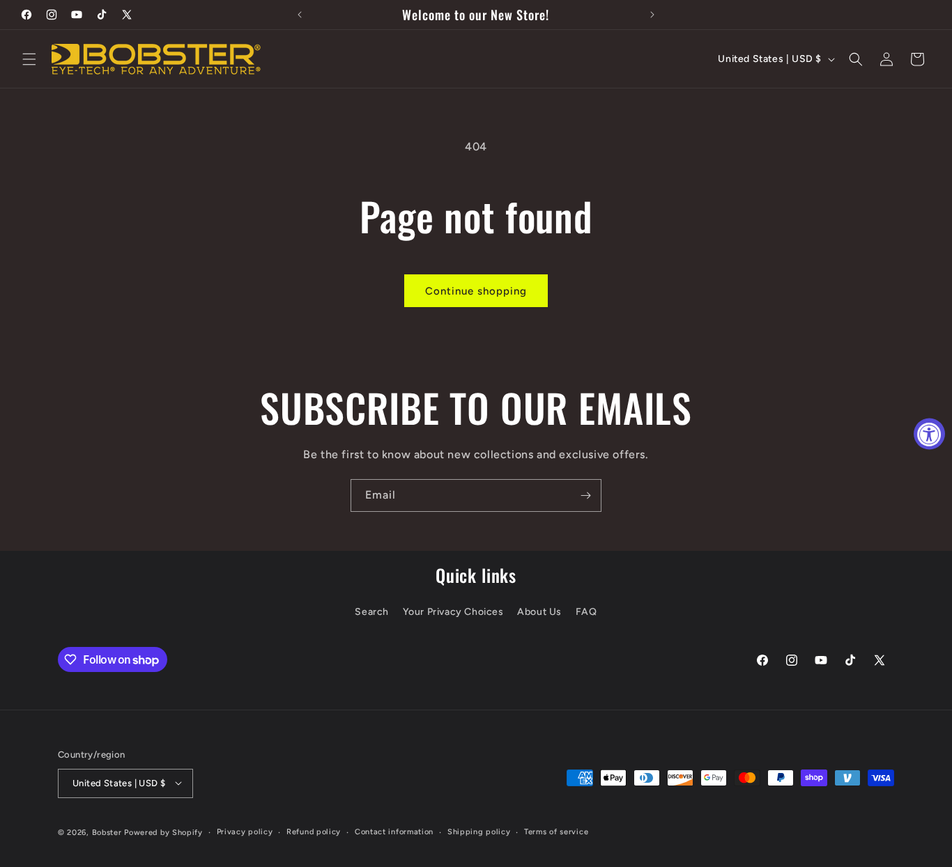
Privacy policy (245, 831)
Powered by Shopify (163, 831)
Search (372, 612)
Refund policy (313, 831)
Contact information (394, 831)
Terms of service (556, 831)
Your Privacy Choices (453, 612)
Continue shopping (476, 291)
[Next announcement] (652, 14)
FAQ (586, 612)
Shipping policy (479, 831)
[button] (29, 59)
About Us (539, 612)
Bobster (107, 831)
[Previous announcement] (299, 14)
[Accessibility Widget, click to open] (929, 433)
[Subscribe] (585, 495)
